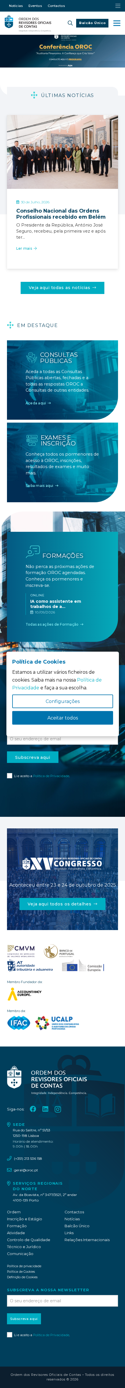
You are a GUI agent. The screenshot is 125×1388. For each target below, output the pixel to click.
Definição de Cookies (22, 1277)
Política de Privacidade (51, 776)
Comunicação (20, 1254)
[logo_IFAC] (19, 1023)
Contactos (74, 1212)
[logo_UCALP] (57, 1023)
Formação (17, 1226)
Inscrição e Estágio (24, 1219)
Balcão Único (77, 1226)
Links (69, 1233)
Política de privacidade (24, 1266)
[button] (70, 23)
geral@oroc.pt (26, 1170)
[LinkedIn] (45, 1109)
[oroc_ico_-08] (59, 951)
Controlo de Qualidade (28, 1240)
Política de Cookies (21, 1272)
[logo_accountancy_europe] (62, 994)
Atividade (16, 1233)
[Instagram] (58, 1109)
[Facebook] (33, 1109)
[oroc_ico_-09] (30, 965)
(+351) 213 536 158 (28, 1158)
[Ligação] (62, 225)
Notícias (72, 1219)
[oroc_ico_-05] (28, 23)
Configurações (63, 701)
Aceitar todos (62, 718)
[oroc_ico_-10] (83, 965)
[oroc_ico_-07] (21, 951)
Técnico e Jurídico (24, 1247)
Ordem (14, 1212)
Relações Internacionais (87, 1240)
